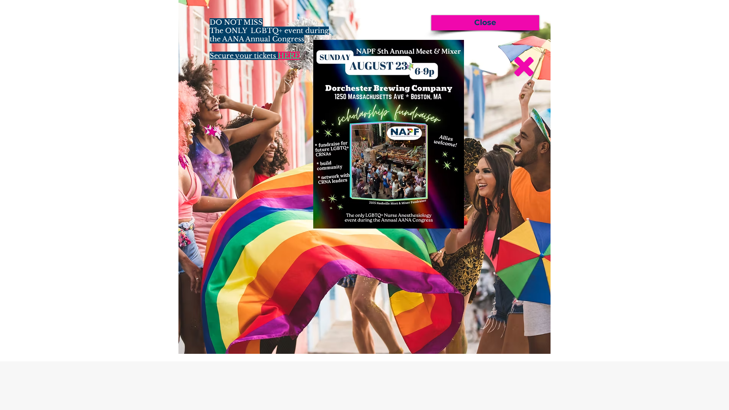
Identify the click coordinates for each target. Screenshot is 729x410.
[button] (485, 22)
